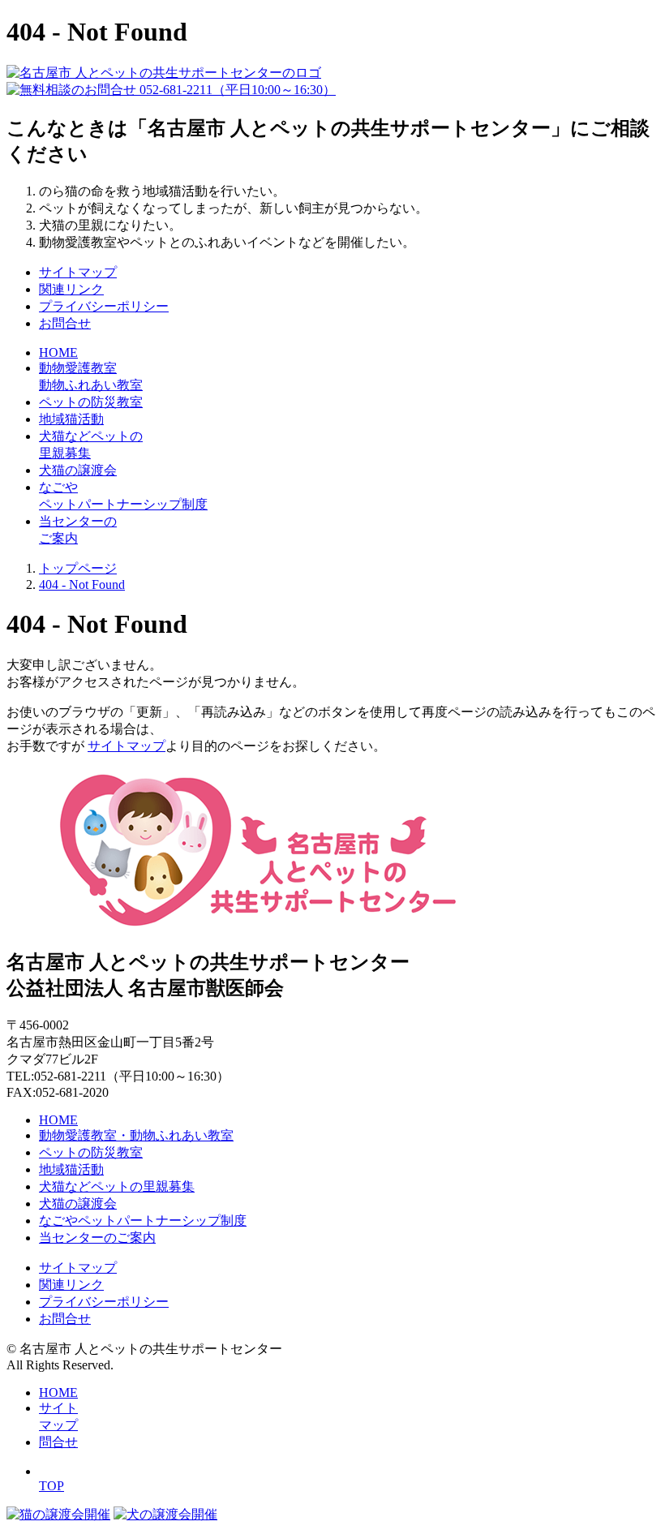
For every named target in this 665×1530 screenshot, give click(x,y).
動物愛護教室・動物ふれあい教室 (136, 1135)
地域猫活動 (71, 419)
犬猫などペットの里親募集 (117, 1186)
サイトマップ (78, 272)
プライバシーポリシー (104, 306)
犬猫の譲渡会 (78, 470)
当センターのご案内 (97, 1237)
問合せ (58, 1442)
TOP (51, 1486)
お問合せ (65, 323)
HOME (58, 1120)
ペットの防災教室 (91, 402)
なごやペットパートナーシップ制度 (143, 1220)
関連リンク (71, 289)
